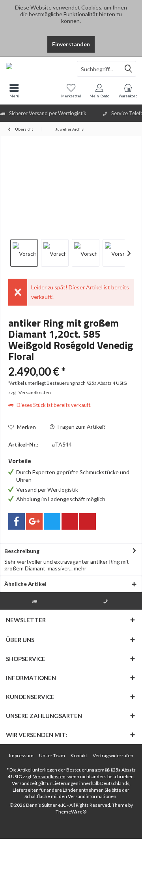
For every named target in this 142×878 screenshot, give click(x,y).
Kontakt (79, 755)
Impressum (21, 755)
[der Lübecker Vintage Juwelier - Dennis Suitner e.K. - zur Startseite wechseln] (35, 69)
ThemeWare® (71, 812)
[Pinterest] (70, 521)
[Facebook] (16, 521)
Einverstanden (71, 44)
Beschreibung (21, 550)
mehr (79, 568)
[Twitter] (52, 521)
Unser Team (52, 755)
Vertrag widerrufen (113, 755)
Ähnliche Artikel (25, 583)
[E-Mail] (87, 521)
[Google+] (34, 521)
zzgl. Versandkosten (29, 392)
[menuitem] (128, 91)
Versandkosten (49, 776)
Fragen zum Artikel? (81, 426)
